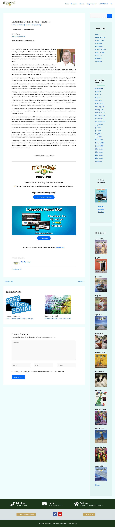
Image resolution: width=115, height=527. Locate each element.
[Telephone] (12, 504)
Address (84, 502)
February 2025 (99, 143)
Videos (82, 4)
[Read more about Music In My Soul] (58, 304)
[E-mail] (44, 504)
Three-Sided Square (13, 316)
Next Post (81, 282)
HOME (97, 34)
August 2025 (99, 125)
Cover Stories (99, 40)
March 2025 (99, 140)
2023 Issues (99, 152)
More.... (97, 485)
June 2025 (98, 131)
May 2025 (98, 134)
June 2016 (27, 25)
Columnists (98, 43)
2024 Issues (99, 149)
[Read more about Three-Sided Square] (18, 304)
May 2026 (98, 98)
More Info (98, 58)
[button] (96, 4)
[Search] (109, 16)
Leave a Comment (17, 25)
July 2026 (98, 91)
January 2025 (99, 146)
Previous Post (8, 282)
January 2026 (99, 110)
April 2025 (98, 137)
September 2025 (100, 122)
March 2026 (99, 104)
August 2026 (99, 88)
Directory (74, 4)
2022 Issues (99, 155)
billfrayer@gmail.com (18, 36)
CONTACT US (104, 4)
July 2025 (98, 128)
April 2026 (98, 101)
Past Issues (98, 161)
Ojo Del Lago (25, 262)
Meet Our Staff (100, 52)
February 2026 (99, 107)
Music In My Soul (51, 316)
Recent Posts (21, 258)
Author (14, 258)
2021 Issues (99, 158)
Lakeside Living (100, 37)
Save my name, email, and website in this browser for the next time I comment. (39, 372)
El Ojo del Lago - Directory (44, 197)
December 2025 (100, 113)
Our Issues (98, 61)
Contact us (98, 55)
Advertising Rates (100, 49)
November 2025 (100, 116)
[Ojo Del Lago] (16, 263)
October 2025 (99, 119)
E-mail (51, 502)
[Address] (76, 504)
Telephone (21, 502)
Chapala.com (91, 4)
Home (67, 4)
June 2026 (98, 94)
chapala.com (60, 247)
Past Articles (99, 46)
